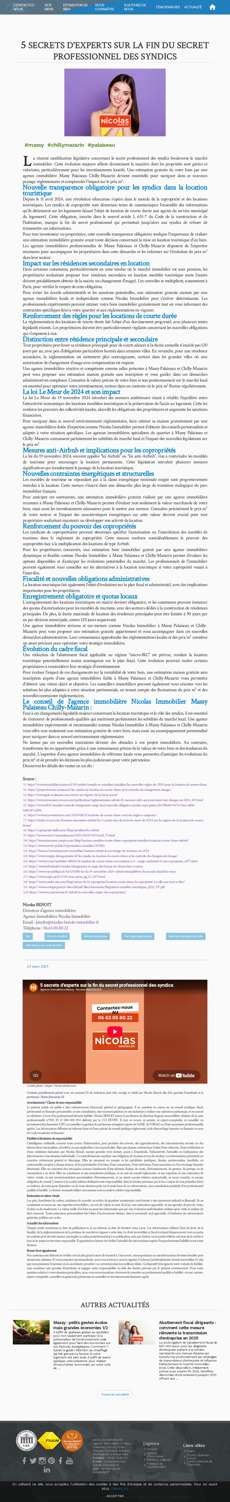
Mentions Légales (158, 1459)
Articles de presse (95, 936)
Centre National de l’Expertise (199, 1463)
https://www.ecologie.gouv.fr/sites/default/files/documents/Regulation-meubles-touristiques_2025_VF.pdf (97, 887)
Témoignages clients (138, 936)
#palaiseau (101, 145)
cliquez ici (119, 1488)
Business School (198, 1456)
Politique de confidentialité (156, 1465)
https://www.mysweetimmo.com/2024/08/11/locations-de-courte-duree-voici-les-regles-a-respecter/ (92, 815)
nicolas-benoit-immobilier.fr (107, 1470)
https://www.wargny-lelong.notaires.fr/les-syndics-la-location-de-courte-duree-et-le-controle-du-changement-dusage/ (103, 856)
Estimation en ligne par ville (186, 936)
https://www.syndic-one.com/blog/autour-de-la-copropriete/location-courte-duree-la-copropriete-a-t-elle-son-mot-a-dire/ (107, 882)
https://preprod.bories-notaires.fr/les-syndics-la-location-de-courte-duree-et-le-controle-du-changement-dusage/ (99, 789)
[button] (115, 102)
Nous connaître (57, 936)
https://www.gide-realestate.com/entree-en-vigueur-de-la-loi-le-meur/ (73, 795)
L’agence (151, 1443)
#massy (34, 145)
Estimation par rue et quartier (43, 945)
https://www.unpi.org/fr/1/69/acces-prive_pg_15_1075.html (67, 876)
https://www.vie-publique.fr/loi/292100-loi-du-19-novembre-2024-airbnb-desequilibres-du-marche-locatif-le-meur (102, 871)
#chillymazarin (65, 145)
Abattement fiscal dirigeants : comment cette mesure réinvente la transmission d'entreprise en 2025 (187, 1330)
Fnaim (191, 1451)
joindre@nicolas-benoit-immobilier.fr (67, 922)
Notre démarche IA (52, 1097)
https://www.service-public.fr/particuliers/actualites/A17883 (66, 845)
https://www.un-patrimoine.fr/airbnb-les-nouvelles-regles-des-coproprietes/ (77, 892)
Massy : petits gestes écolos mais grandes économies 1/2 (80, 1325)
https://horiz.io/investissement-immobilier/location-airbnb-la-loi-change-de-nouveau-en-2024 (89, 851)
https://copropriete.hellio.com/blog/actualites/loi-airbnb (63, 830)
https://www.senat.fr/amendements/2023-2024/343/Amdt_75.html (71, 835)
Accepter (115, 1496)
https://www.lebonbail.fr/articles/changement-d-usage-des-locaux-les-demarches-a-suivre (86, 866)
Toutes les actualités (115, 1394)
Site (27, 936)
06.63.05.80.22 (55, 928)
